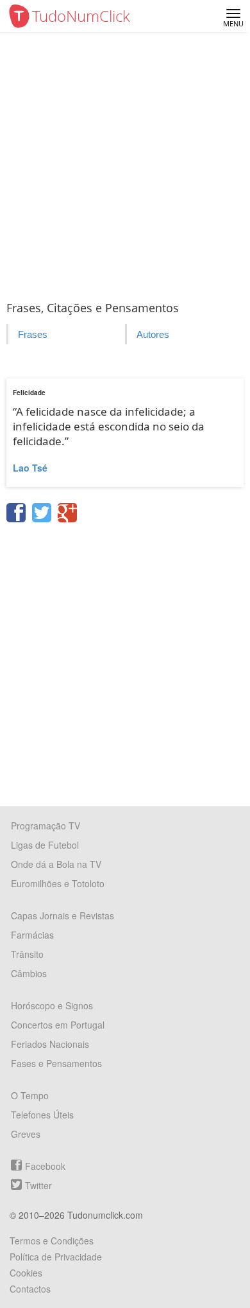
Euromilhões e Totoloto (57, 883)
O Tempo (30, 1095)
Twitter (38, 1185)
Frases (32, 334)
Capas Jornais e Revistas (62, 915)
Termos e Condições (52, 1240)
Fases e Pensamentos (56, 1063)
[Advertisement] (125, 164)
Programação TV (45, 825)
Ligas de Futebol (45, 844)
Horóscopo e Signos (52, 1005)
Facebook (45, 1166)
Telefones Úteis (42, 1114)
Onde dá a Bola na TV (56, 864)
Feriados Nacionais (50, 1044)
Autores (153, 334)
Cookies (26, 1272)
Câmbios (29, 973)
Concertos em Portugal (57, 1024)
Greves (25, 1133)
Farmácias (32, 934)
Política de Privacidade (56, 1256)
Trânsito (27, 954)
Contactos (30, 1288)
